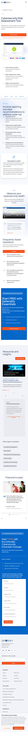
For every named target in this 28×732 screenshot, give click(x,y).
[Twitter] (6, 650)
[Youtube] (9, 650)
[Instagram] (15, 650)
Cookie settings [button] (6, 728)
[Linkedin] (3, 650)
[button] (26, 2)
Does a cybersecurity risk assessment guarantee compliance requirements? (15, 263)
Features (6, 96)
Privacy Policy (12, 724)
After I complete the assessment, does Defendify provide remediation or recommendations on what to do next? (15, 272)
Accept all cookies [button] (18, 728)
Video (11, 96)
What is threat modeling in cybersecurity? (13, 281)
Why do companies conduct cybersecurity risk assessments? (15, 255)
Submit (13, 663)
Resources (21, 96)
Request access (8, 622)
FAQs (16, 96)
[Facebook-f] (12, 650)
